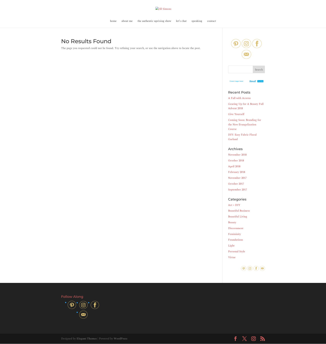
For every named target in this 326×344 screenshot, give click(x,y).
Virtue (232, 257)
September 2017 (237, 190)
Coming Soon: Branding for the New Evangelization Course (244, 124)
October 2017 (236, 184)
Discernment (235, 228)
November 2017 (237, 178)
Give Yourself (236, 114)
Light (231, 246)
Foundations (235, 240)
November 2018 (237, 155)
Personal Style (236, 251)
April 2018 (234, 166)
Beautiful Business (239, 211)
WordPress (120, 339)
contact (211, 21)
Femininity (234, 234)
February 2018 (236, 172)
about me (127, 21)
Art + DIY (234, 205)
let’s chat (181, 21)
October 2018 (236, 161)
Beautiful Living (237, 217)
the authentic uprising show (154, 21)
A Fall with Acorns (239, 98)
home (113, 21)
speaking (196, 21)
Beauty (232, 222)
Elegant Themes (87, 339)
